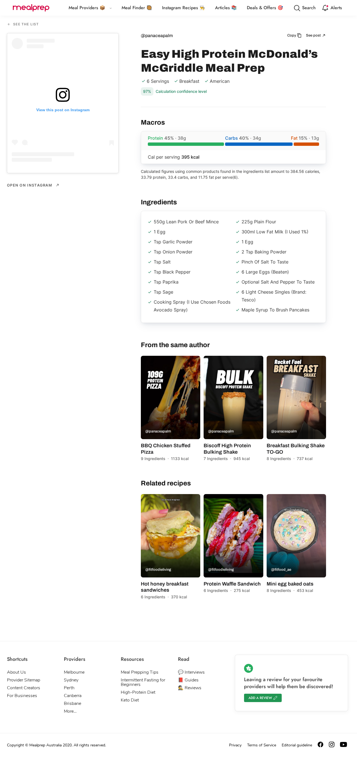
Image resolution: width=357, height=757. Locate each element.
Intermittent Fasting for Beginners (143, 682)
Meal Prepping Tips (139, 672)
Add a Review (260, 697)
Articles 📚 (226, 7)
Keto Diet (130, 700)
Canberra (72, 696)
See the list (25, 24)
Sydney (71, 680)
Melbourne (74, 672)
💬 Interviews (191, 672)
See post (314, 35)
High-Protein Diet (138, 692)
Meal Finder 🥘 (137, 7)
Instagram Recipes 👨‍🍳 (183, 7)
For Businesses (22, 696)
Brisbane (72, 703)
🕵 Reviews (189, 688)
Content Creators (23, 688)
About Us (16, 672)
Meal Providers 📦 (87, 7)
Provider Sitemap (23, 680)
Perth (69, 688)
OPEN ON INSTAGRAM (30, 185)
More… (70, 711)
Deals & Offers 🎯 (265, 7)
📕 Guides (188, 680)
